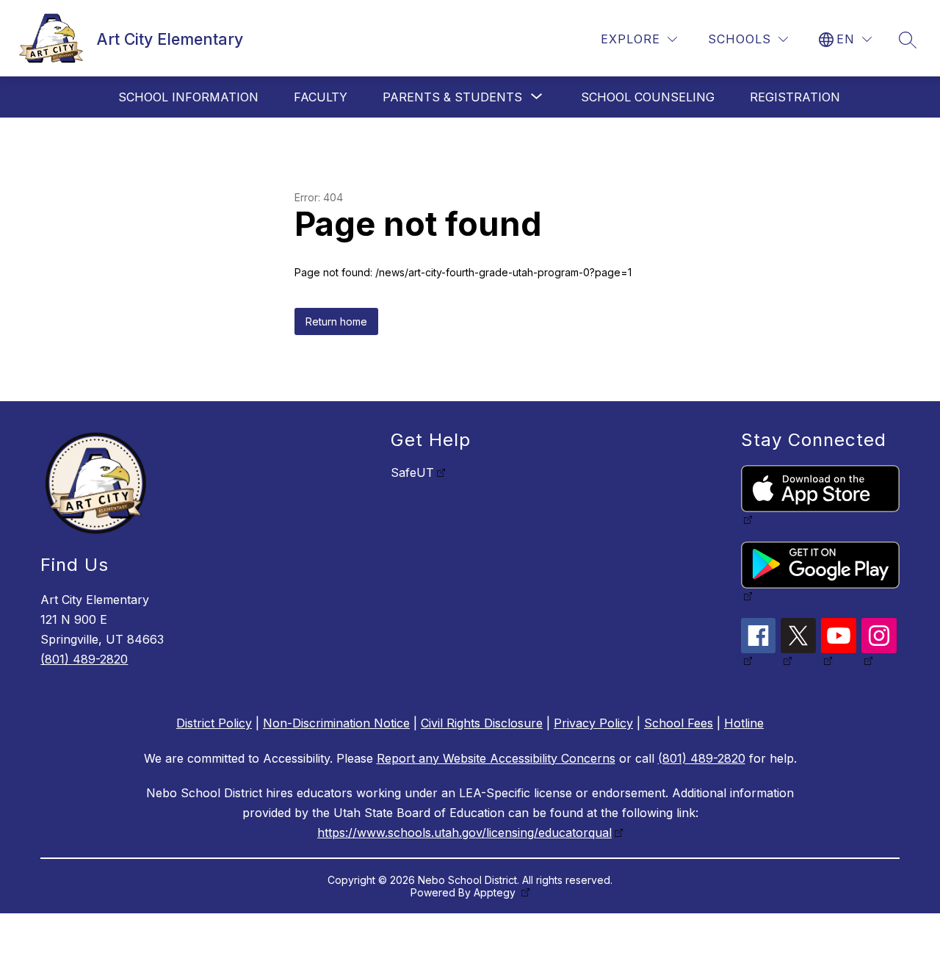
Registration (795, 97)
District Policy (214, 723)
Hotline (744, 723)
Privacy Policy (593, 723)
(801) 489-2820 (84, 659)
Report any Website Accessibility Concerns (496, 758)
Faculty (320, 97)
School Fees (678, 723)
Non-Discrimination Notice (336, 723)
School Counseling (648, 97)
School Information (188, 97)
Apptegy (496, 892)
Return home (336, 321)
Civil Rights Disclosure (482, 723)
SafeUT (412, 472)
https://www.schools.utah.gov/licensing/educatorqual (464, 832)
